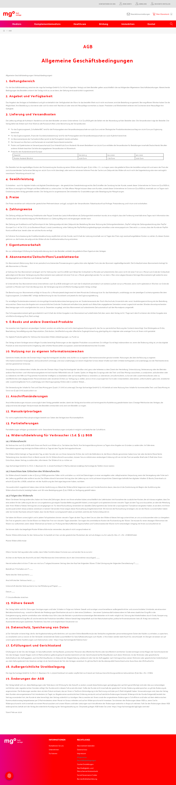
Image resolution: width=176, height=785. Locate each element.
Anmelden (142, 3)
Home (4, 30)
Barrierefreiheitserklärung (87, 778)
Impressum (81, 753)
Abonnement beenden (86, 745)
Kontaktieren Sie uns (107, 3)
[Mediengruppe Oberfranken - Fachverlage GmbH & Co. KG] (12, 14)
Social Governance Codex (87, 775)
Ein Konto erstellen (162, 3)
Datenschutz (82, 749)
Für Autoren (53, 753)
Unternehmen (54, 749)
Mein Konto (127, 3)
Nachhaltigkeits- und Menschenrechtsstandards (87, 769)
